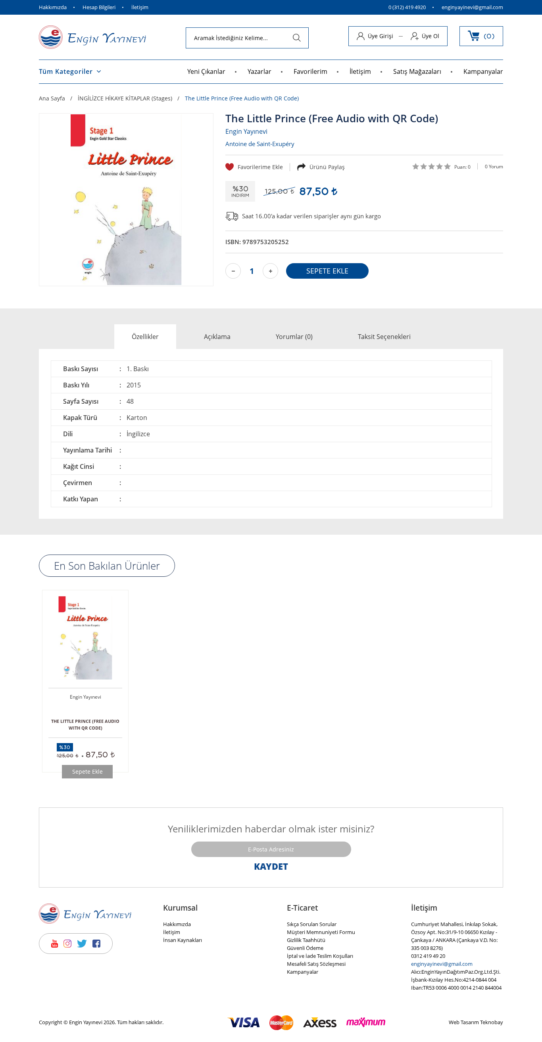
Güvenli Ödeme (305, 947)
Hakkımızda (53, 7)
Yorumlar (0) (294, 336)
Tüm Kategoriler (66, 71)
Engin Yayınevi (246, 131)
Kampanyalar (483, 71)
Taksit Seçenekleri (384, 336)
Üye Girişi (380, 36)
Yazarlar (259, 71)
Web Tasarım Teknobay (476, 1022)
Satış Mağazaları (417, 71)
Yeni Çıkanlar (206, 71)
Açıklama (217, 336)
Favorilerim (310, 71)
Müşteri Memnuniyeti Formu (321, 932)
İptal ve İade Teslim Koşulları (320, 955)
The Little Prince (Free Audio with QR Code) (242, 98)
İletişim (139, 7)
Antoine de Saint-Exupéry (259, 144)
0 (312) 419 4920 (407, 7)
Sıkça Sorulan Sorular (311, 924)
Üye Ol (430, 36)
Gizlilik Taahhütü (306, 940)
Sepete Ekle (87, 771)
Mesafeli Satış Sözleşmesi (316, 963)
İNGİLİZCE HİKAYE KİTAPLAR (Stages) (125, 98)
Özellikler (145, 336)
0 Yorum (494, 166)
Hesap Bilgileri (99, 7)
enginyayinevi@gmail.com (472, 7)
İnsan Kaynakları (182, 940)
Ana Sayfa (52, 98)
